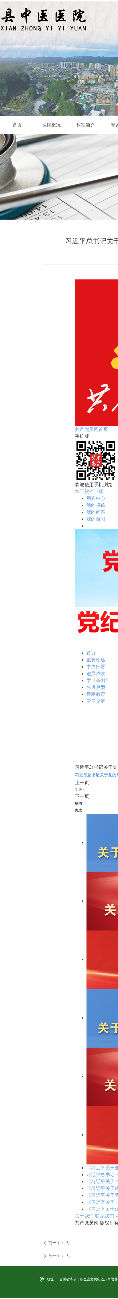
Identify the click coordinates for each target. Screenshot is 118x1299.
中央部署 (95, 666)
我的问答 (95, 512)
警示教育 (95, 694)
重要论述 (95, 659)
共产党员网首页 (91, 429)
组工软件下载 (89, 491)
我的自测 (95, 519)
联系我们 (104, 1215)
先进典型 (95, 687)
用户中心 (95, 498)
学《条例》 (98, 680)
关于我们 (84, 1215)
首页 (91, 653)
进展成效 (95, 673)
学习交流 (95, 701)
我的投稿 (95, 505)
